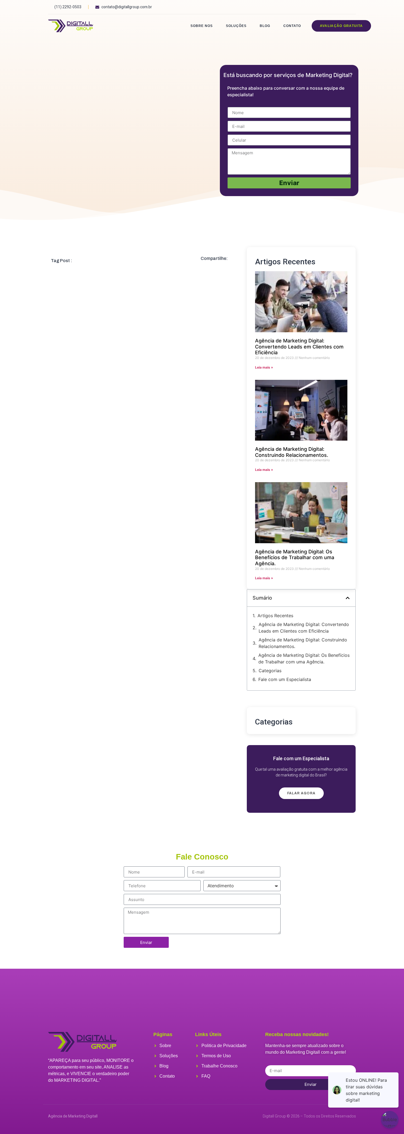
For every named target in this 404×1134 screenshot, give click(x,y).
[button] (347, 598)
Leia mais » (264, 367)
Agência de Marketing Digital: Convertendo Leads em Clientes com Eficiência (299, 346)
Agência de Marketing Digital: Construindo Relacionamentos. (291, 452)
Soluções (236, 26)
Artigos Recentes (275, 615)
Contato (292, 26)
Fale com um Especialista (284, 679)
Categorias (270, 670)
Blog (265, 26)
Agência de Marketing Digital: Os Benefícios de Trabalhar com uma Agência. (294, 557)
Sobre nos (201, 26)
